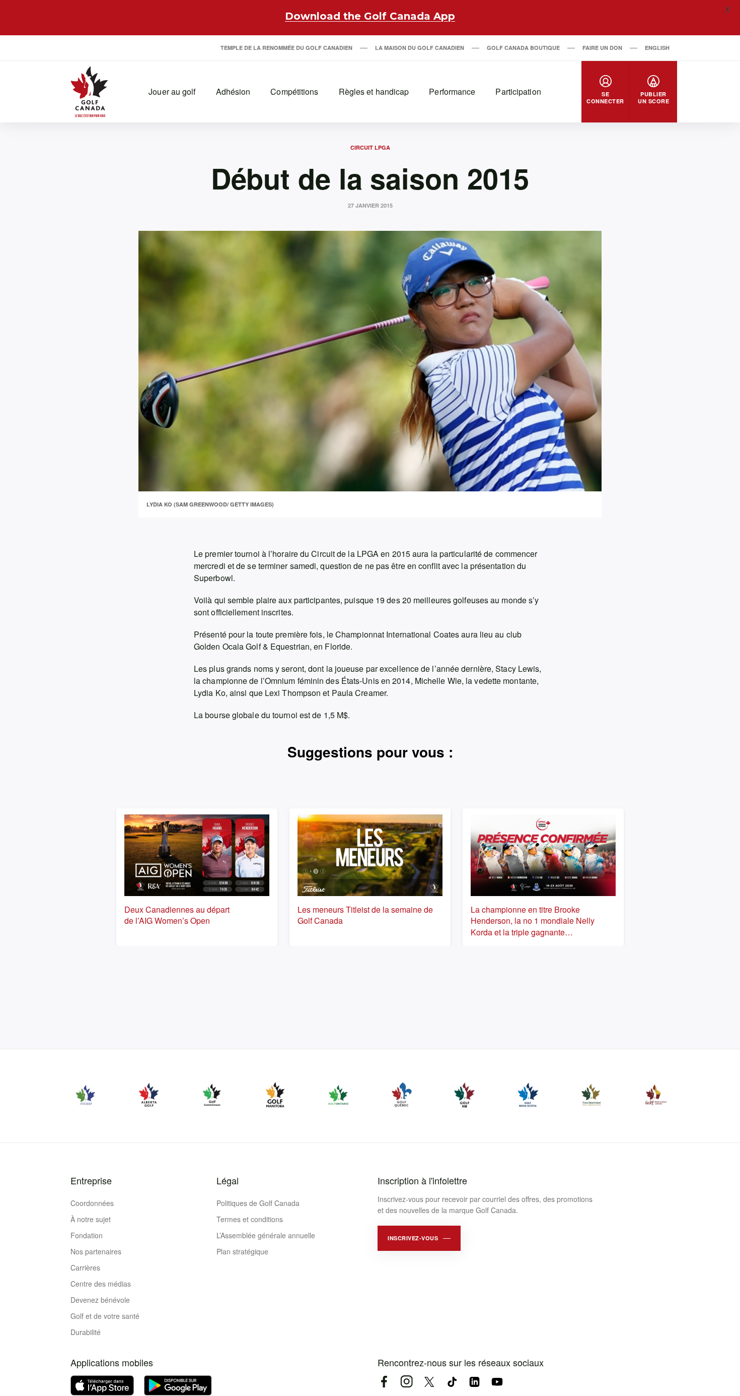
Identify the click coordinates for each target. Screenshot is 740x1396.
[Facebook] (384, 1381)
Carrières (85, 1267)
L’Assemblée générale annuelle (265, 1235)
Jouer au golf (172, 91)
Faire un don (602, 47)
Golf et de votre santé (104, 1316)
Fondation (86, 1235)
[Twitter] (429, 1381)
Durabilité (85, 1332)
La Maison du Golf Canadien (419, 47)
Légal (227, 1180)
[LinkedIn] (474, 1381)
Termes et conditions (249, 1219)
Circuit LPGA (370, 147)
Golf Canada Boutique (523, 47)
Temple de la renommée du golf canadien (286, 47)
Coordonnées (92, 1203)
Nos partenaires (95, 1251)
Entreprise (91, 1180)
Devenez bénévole (100, 1300)
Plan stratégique (242, 1251)
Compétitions (294, 91)
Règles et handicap (374, 91)
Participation (518, 91)
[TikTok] (452, 1381)
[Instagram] (406, 1381)
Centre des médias (100, 1284)
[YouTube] (497, 1381)
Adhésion (233, 91)
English (657, 47)
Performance (452, 91)
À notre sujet (90, 1219)
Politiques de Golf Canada (258, 1203)
